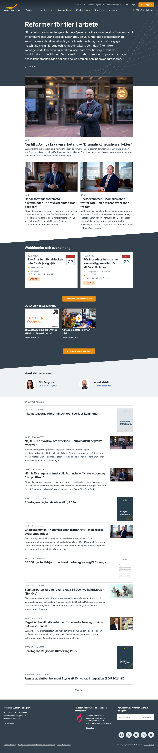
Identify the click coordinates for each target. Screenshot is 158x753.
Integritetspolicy (10, 745)
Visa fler (79, 690)
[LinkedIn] (136, 735)
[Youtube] (151, 735)
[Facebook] (121, 735)
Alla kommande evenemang (79, 298)
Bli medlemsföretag (64, 745)
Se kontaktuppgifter (48, 386)
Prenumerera (147, 717)
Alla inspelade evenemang (79, 351)
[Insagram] (144, 735)
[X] (129, 735)
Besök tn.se (90, 728)
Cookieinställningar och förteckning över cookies (36, 745)
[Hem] (12, 7)
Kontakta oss (9, 723)
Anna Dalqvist (149, 745)
